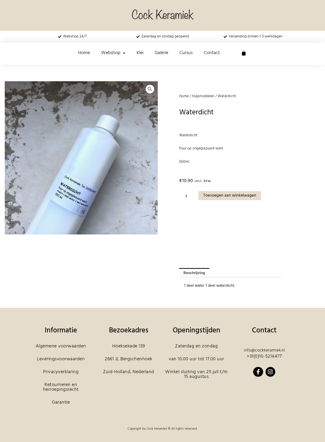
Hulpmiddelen (203, 96)
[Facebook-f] (258, 372)
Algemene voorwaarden (61, 346)
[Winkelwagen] (243, 53)
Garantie (61, 402)
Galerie (161, 53)
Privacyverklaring (61, 372)
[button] (150, 89)
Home (84, 53)
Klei (140, 53)
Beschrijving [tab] (194, 272)
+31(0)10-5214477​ (264, 356)
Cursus (186, 53)
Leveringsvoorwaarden (61, 359)
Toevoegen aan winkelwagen (229, 195)
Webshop (110, 53)
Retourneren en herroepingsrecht (61, 387)
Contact (212, 53)
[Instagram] (270, 372)
